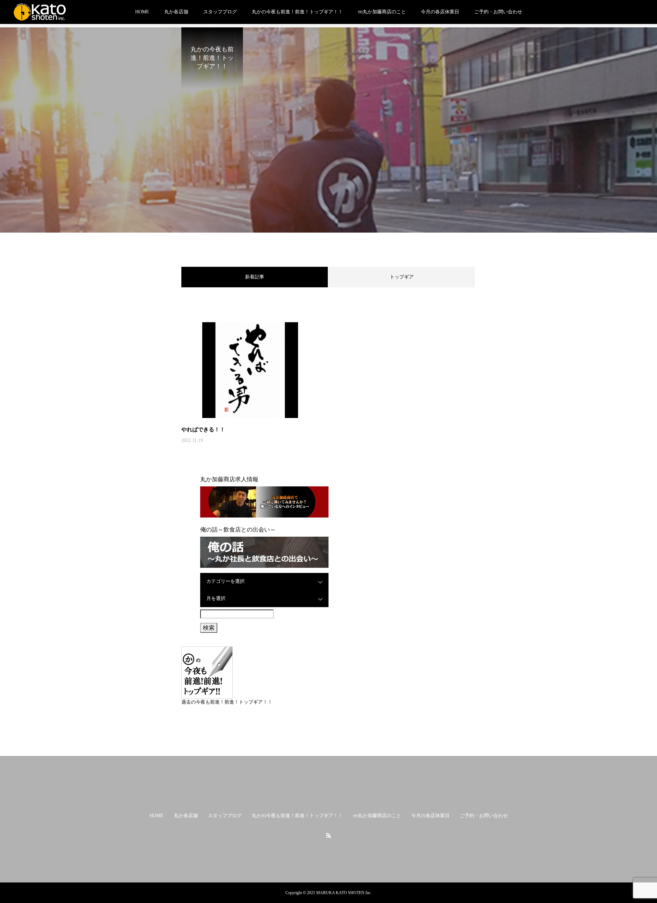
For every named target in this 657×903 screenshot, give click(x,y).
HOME (142, 11)
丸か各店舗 (176, 11)
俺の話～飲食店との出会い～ (238, 529)
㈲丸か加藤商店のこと (382, 11)
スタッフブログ (220, 11)
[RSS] (328, 835)
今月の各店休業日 (440, 11)
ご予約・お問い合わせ (498, 11)
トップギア (402, 276)
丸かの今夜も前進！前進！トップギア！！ (297, 11)
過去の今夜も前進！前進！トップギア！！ (226, 702)
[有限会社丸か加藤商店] (40, 12)
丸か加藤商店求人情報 (229, 479)
